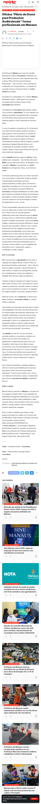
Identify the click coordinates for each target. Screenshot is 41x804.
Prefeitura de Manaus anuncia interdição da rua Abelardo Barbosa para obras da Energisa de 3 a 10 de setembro (19, 670)
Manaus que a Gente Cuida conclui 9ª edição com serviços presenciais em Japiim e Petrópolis (20, 790)
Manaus (16, 10)
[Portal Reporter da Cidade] (9, 2)
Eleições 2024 (7, 10)
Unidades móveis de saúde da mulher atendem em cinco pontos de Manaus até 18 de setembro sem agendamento (20, 589)
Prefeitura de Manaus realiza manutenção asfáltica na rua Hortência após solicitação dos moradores (20, 710)
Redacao (13, 31)
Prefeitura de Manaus (27, 10)
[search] (29, 2)
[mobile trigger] (37, 2)
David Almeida (16, 463)
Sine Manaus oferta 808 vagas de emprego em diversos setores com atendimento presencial (18, 550)
